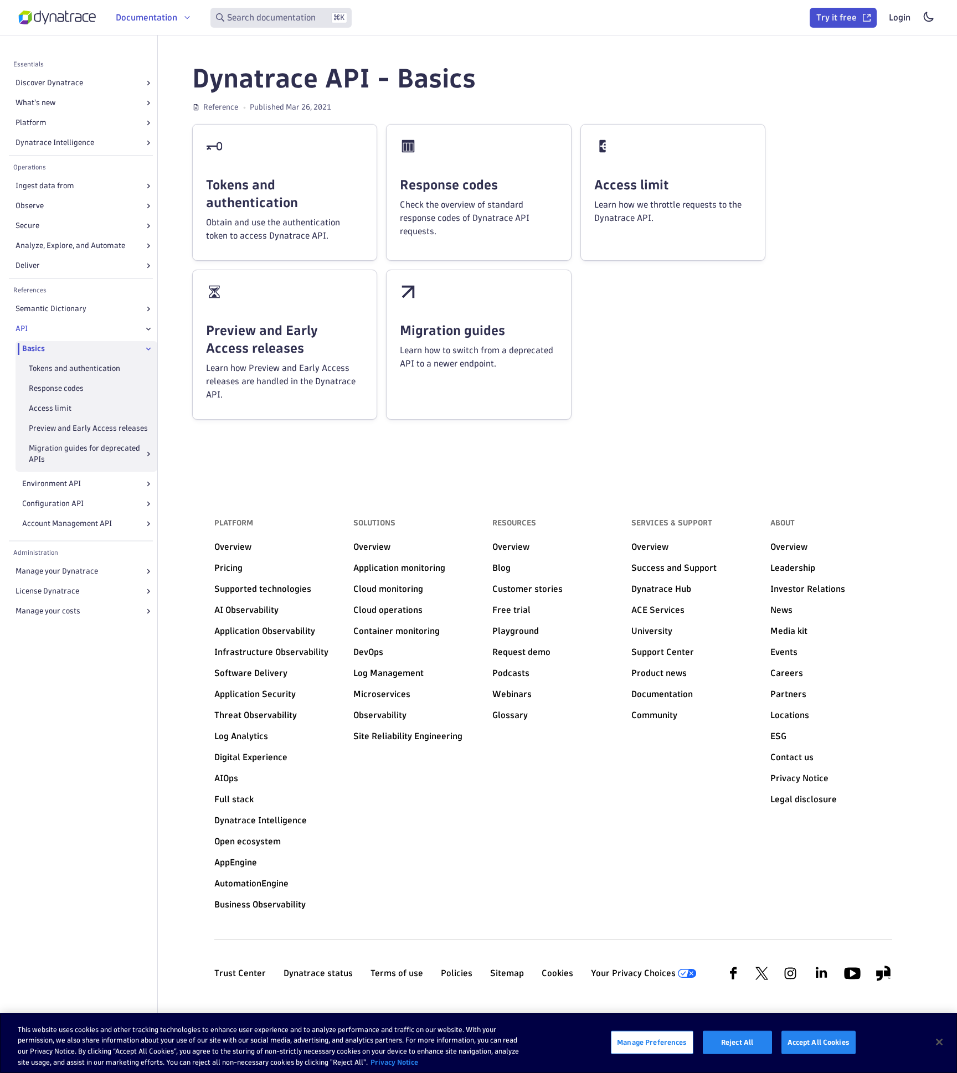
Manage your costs (48, 611)
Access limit (50, 408)
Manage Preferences (652, 1042)
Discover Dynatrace (49, 82)
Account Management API (67, 523)
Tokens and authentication (74, 368)
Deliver (28, 265)
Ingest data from (45, 185)
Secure (27, 225)
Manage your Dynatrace (57, 571)
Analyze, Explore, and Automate (70, 245)
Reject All (737, 1042)
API (22, 328)
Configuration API (53, 503)
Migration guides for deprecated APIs (84, 454)
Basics (33, 348)
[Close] (148, 329)
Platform (31, 122)
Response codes (56, 388)
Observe (30, 205)
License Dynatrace (47, 591)
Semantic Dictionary (51, 308)
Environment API (51, 483)
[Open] (148, 83)
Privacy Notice (394, 1061)
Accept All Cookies (819, 1042)
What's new (35, 102)
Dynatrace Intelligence (55, 142)
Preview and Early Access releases (88, 428)
